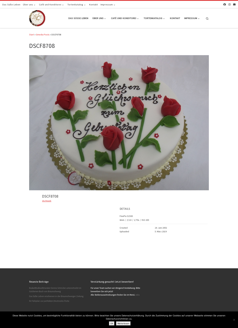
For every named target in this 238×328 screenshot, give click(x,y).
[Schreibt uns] (234, 4)
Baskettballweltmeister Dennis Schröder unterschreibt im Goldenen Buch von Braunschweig (55, 290)
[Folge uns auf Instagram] (229, 4)
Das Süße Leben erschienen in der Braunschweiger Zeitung (56, 296)
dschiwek (46, 200)
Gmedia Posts (43, 34)
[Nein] (234, 319)
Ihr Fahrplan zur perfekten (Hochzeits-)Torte (49, 301)
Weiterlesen (123, 323)
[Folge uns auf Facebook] (224, 4)
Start (31, 34)
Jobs (137, 294)
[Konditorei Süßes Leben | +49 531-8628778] (37, 17)
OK (111, 323)
